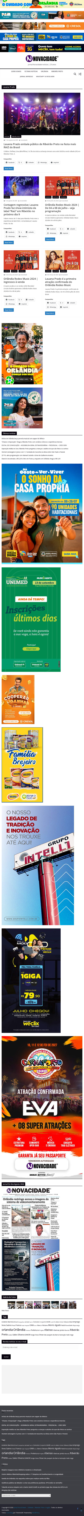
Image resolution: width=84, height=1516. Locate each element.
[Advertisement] (42, 1379)
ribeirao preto (58, 1330)
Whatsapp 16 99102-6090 (45, 76)
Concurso (36, 1322)
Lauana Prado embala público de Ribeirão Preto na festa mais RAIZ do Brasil (40, 145)
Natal (63, 1325)
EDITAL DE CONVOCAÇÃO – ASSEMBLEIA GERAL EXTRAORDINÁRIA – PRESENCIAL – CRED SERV (34, 445)
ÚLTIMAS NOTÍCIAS (31, 71)
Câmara (66, 1322)
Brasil (16, 1322)
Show (41, 1335)
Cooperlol (43, 1322)
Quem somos (16, 71)
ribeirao (48, 1329)
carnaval (26, 1322)
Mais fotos (5, 1311)
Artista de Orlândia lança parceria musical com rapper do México (23, 438)
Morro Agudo (54, 1325)
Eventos (7, 197)
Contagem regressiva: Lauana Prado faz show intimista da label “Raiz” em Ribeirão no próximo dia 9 (21, 209)
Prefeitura (35, 1330)
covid (48, 1322)
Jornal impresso (26, 76)
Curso (61, 1322)
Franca (18, 1325)
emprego (76, 1322)
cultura (57, 1322)
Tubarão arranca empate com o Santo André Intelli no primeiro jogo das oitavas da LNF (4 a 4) (34, 1487)
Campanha (21, 1322)
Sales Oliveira (18, 1334)
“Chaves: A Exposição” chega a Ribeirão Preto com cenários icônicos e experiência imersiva (32, 442)
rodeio (10, 1335)
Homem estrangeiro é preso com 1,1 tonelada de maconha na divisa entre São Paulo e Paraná (33, 452)
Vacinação (62, 1335)
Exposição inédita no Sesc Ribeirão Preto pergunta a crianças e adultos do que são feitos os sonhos (35, 449)
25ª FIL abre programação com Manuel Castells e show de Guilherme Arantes (27, 455)
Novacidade (68, 1325)
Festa (13, 1325)
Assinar (6, 1357)
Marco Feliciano (42, 1325)
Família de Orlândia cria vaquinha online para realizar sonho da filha (25, 1478)
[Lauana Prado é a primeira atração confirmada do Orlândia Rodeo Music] (62, 260)
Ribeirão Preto (57, 71)
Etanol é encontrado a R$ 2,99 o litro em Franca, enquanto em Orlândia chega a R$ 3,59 (31, 459)
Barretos (11, 1322)
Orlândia (44, 71)
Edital (70, 1322)
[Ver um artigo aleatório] (79, 74)
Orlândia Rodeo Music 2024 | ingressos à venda (21, 280)
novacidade (23, 140)
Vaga (71, 1335)
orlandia (7, 1330)
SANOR (27, 1335)
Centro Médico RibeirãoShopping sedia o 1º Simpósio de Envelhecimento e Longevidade (32, 1474)
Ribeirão (67, 1330)
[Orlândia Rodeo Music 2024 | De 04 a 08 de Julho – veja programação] (62, 186)
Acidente (4, 1322)
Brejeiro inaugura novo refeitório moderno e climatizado (21, 1470)
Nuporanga (76, 1325)
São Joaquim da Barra (51, 1335)
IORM (32, 1325)
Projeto (41, 1330)
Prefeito (28, 1330)
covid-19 (53, 1322)
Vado (68, 1335)
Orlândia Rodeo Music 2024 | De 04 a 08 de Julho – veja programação (62, 208)
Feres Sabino (7, 1325)
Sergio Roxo (35, 1335)
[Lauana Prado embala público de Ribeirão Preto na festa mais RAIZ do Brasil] (42, 114)
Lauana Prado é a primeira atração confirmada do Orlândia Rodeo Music (60, 282)
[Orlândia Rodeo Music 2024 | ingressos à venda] (21, 260)
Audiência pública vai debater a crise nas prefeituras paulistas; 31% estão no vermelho (32, 1483)
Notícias (7, 136)
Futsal (22, 1325)
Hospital (27, 1325)
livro (35, 1325)
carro (31, 1322)
